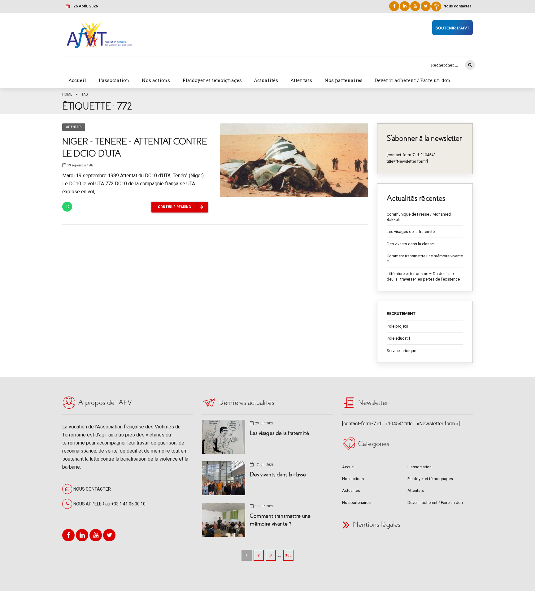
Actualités (266, 80)
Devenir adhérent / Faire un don (412, 80)
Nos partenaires (343, 80)
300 (288, 555)
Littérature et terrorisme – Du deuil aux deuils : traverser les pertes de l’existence (423, 276)
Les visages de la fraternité (411, 231)
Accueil (77, 80)
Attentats (301, 80)
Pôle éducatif (398, 338)
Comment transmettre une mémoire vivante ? (425, 259)
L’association (113, 80)
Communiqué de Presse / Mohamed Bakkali (419, 217)
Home (67, 94)
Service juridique (401, 350)
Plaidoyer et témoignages (212, 80)
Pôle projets (397, 326)
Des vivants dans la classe (410, 244)
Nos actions (156, 80)
